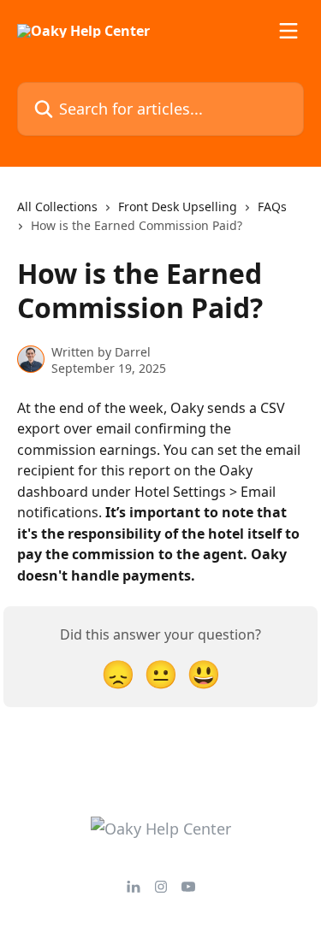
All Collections (57, 206)
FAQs (272, 206)
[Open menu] (288, 31)
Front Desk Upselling (177, 206)
